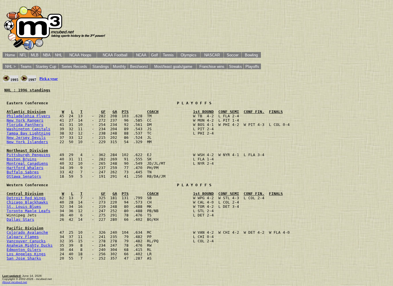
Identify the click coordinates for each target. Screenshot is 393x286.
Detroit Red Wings (26, 198)
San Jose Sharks (24, 258)
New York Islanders (27, 142)
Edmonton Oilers (24, 249)
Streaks (235, 66)
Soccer (233, 55)
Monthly (119, 66)
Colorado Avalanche (27, 232)
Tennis (168, 55)
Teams (26, 66)
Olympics (189, 55)
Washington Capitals (28, 129)
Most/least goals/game (173, 66)
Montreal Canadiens (27, 163)
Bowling (251, 55)
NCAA (141, 55)
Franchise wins (211, 66)
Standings (100, 66)
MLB (35, 55)
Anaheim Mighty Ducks (30, 245)
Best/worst (139, 66)
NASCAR (212, 55)
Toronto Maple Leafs (28, 211)
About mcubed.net (14, 282)
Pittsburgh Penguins (28, 155)
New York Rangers (25, 120)
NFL (23, 55)
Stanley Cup (46, 66)
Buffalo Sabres (23, 172)
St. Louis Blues (24, 206)
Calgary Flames (23, 237)
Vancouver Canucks (26, 241)
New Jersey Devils (26, 137)
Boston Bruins (22, 159)
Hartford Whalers (25, 168)
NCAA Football (115, 55)
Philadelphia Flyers (28, 116)
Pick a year (48, 78)
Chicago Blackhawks (27, 202)
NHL (58, 55)
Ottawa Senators (24, 176)
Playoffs (252, 66)
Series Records (74, 66)
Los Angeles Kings (26, 254)
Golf (154, 55)
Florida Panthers (25, 124)
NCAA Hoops (80, 55)
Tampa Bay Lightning (28, 133)
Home (10, 55)
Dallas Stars (20, 219)
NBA (47, 55)
